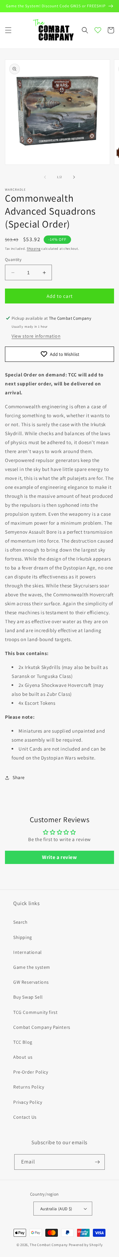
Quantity (13, 259)
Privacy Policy (27, 1102)
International (27, 952)
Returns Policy (28, 1087)
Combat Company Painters (41, 1027)
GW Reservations (31, 982)
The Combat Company (49, 1244)
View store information (36, 336)
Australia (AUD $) (56, 1209)
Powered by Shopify (86, 1244)
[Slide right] (74, 177)
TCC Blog (22, 1042)
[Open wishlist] (97, 30)
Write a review (59, 857)
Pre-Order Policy (30, 1072)
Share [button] (19, 777)
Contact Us (25, 1117)
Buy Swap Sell (28, 997)
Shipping (34, 248)
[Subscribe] (97, 1162)
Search (20, 922)
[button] (8, 30)
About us (23, 1057)
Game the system (31, 967)
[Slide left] (45, 177)
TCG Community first (35, 1012)
